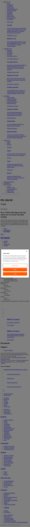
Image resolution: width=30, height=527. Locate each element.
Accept (15, 273)
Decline (15, 269)
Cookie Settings (15, 265)
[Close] (26, 251)
